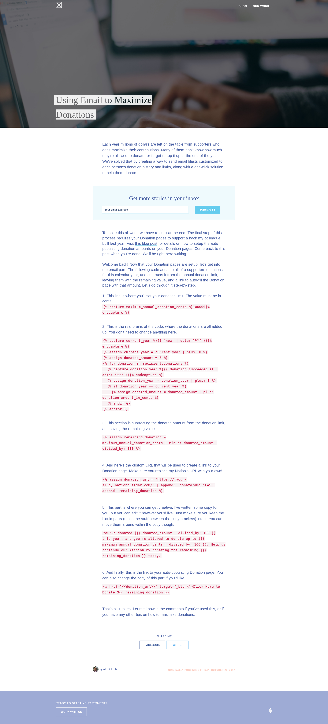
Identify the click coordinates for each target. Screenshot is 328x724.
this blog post (146, 243)
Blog (243, 6)
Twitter (177, 644)
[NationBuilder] (270, 710)
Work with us (71, 711)
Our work (261, 6)
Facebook (152, 644)
